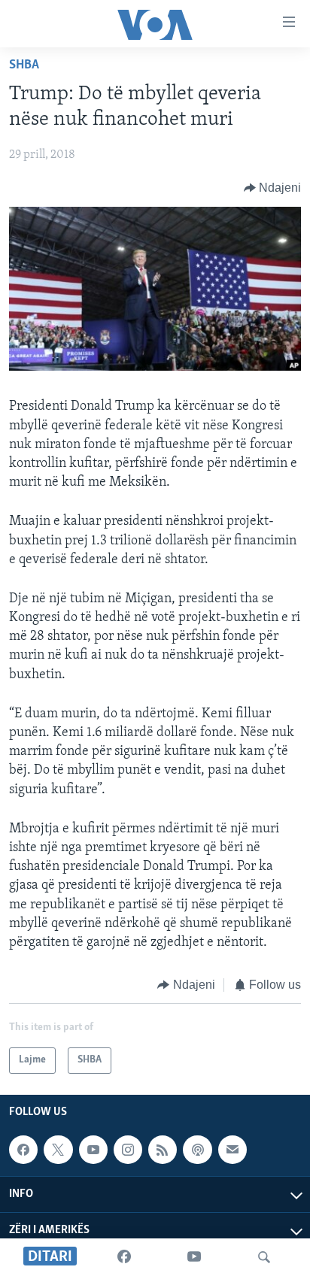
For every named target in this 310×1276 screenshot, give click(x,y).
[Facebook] (124, 1257)
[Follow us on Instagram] (128, 1149)
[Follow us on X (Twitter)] (58, 1149)
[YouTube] (194, 1257)
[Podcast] (197, 1149)
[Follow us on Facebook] (23, 1149)
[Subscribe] (232, 1149)
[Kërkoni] (264, 1257)
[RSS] (162, 1149)
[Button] (273, 188)
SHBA (24, 65)
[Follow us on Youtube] (93, 1149)
